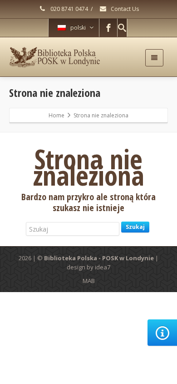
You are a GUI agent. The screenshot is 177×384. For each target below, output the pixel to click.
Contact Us (124, 9)
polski (78, 27)
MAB (89, 281)
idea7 (102, 267)
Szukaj (135, 227)
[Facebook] (108, 28)
